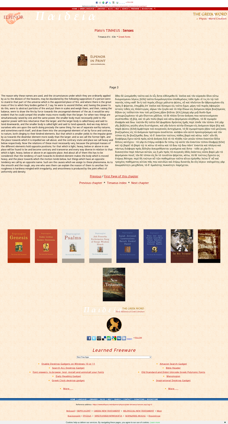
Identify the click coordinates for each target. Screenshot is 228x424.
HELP (117, 9)
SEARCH (125, 9)
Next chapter (140, 183)
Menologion (173, 376)
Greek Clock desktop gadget (68, 380)
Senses (128, 30)
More (68, 388)
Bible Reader (173, 367)
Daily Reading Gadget (68, 376)
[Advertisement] (132, 60)
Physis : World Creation (212, 18)
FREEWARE (135, 9)
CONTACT (127, 399)
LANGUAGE (82, 399)
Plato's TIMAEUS (107, 30)
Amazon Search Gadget (173, 363)
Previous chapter (90, 183)
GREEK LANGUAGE (87, 9)
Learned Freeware (114, 350)
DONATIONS (139, 399)
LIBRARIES (101, 9)
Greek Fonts (124, 36)
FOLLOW (130, 2)
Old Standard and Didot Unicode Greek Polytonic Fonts (173, 372)
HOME (74, 9)
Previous (95, 176)
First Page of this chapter (121, 176)
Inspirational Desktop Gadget (173, 380)
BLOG (110, 9)
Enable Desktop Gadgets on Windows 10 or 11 (68, 363)
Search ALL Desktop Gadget (68, 367)
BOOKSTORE (147, 9)
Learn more (155, 422)
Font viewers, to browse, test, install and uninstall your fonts (68, 372)
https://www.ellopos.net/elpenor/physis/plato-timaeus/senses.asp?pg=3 (122, 6)
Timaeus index (117, 183)
